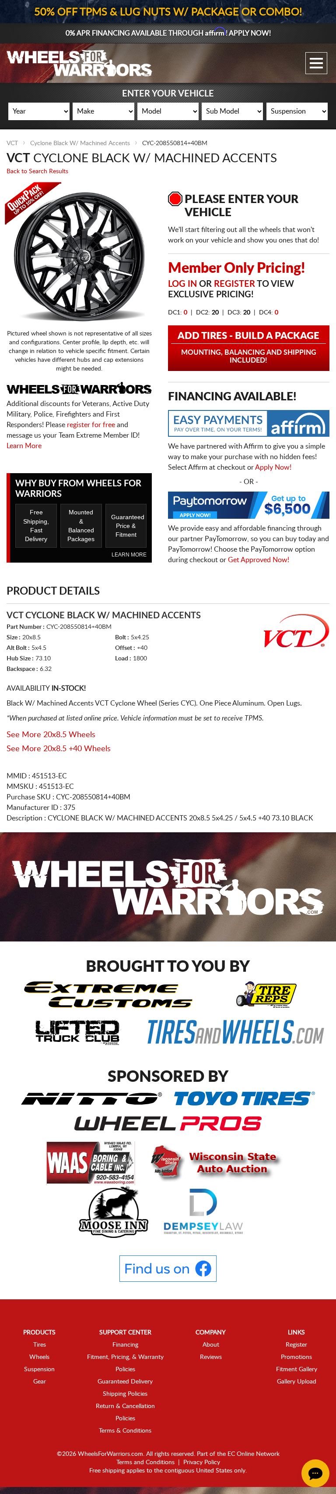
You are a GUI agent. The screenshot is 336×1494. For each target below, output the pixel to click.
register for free (91, 424)
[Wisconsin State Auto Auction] (213, 1162)
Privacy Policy (201, 1462)
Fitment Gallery (296, 1369)
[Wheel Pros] (168, 1123)
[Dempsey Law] (203, 1211)
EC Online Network (254, 1454)
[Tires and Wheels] (235, 1031)
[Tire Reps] (266, 994)
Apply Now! (273, 467)
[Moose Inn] (114, 1211)
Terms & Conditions (125, 1431)
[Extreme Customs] (108, 994)
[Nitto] (91, 1098)
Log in (182, 284)
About (211, 1345)
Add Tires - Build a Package (248, 347)
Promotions (296, 1357)
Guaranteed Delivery (125, 1382)
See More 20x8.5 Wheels (51, 735)
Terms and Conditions (145, 1462)
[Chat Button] (315, 1473)
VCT (12, 143)
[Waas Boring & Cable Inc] (91, 1162)
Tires (39, 1345)
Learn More (24, 445)
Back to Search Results (37, 171)
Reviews (211, 1357)
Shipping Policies (125, 1394)
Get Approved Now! (258, 559)
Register (234, 284)
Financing (125, 1345)
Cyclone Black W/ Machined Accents (80, 143)
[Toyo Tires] (244, 1098)
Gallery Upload (296, 1382)
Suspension (39, 1369)
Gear (39, 1382)
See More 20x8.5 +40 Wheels (59, 749)
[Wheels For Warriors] (79, 63)
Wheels (39, 1357)
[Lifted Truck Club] (78, 1031)
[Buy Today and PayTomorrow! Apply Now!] (248, 507)
